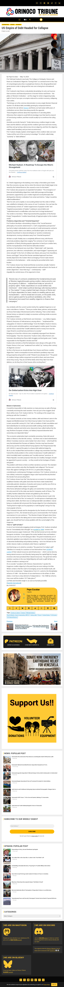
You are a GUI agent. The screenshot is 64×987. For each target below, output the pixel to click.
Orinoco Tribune (51, 948)
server (43, 938)
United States (46, 615)
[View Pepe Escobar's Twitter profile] (23, 594)
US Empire (54, 615)
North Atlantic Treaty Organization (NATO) (18, 615)
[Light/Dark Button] (25, 19)
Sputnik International (14, 583)
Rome (39, 615)
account (16, 940)
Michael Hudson (30, 612)
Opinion (12, 24)
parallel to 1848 (39, 529)
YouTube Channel (39, 19)
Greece (26, 108)
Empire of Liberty (15, 612)
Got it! (54, 984)
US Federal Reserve (12, 617)
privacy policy (35, 836)
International (5, 24)
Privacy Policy (46, 984)
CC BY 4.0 (52, 950)
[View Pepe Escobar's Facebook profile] (23, 598)
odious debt (34, 615)
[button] (19, 20)
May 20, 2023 (6, 31)
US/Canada (18, 24)
